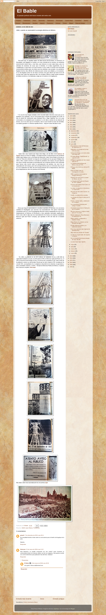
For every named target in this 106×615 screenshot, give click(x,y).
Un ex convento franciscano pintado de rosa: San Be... (80, 239)
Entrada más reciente (23, 599)
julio (72, 142)
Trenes (65, 23)
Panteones (50, 23)
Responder (23, 544)
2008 (71, 266)
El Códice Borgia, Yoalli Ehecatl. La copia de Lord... (80, 157)
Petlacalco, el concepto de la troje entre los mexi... (79, 150)
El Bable (27, 11)
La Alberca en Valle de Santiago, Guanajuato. (80, 78)
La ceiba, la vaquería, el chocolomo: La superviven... (80, 189)
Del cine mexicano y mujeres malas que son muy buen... (80, 212)
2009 (71, 264)
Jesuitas (35, 23)
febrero (73, 251)
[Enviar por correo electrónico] (40, 526)
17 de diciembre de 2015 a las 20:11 (34, 535)
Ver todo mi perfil (72, 31)
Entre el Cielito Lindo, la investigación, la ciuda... (77, 171)
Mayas (71, 23)
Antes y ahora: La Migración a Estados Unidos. (78, 219)
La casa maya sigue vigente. (78, 241)
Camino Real (69, 20)
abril (72, 246)
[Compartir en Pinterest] (47, 526)
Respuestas (25, 560)
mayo (72, 244)
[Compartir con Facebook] (45, 526)
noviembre (74, 133)
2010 (71, 262)
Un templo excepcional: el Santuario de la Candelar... (80, 208)
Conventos (78, 20)
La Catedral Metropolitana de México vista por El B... (78, 164)
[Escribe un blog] (42, 526)
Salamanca (50, 20)
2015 (71, 127)
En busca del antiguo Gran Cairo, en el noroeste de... (80, 185)
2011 (71, 260)
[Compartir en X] (43, 526)
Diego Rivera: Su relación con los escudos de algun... (79, 222)
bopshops (56, 608)
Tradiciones (27, 20)
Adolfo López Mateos (27, 528)
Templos (18, 20)
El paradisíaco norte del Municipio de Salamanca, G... (79, 146)
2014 (71, 129)
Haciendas (42, 20)
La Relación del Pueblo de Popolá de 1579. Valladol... (79, 182)
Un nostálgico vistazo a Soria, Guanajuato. (81, 89)
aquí (46, 482)
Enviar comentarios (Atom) (31, 602)
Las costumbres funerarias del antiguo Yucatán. (79, 205)
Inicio (42, 599)
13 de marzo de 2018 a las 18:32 (40, 563)
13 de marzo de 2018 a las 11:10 (34, 549)
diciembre (74, 131)
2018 (71, 120)
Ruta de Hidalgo (80, 23)
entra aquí (33, 267)
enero (72, 253)
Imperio (42, 23)
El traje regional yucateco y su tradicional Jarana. (78, 226)
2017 (71, 122)
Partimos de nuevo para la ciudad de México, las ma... (79, 178)
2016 (71, 124)
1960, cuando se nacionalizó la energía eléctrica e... (79, 174)
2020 (71, 116)
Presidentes (36, 528)
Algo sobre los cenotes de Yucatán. (80, 232)
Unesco (18, 23)
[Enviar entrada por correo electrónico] (37, 525)
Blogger (73, 608)
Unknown (23, 549)
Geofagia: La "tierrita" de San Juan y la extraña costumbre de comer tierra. (82, 67)
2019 (71, 118)
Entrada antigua (58, 599)
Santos (86, 20)
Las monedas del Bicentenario (79, 55)
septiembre (74, 137)
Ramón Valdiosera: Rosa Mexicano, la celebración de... (80, 215)
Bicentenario (26, 23)
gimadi (22, 535)
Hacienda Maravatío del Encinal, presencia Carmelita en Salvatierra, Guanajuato (82, 101)
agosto (73, 139)
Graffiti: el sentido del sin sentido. (79, 195)
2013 (71, 256)
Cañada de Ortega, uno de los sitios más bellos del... (80, 153)
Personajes (59, 20)
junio (72, 144)
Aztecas (58, 23)
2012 (71, 258)
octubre (73, 135)
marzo (73, 248)
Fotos (34, 20)
